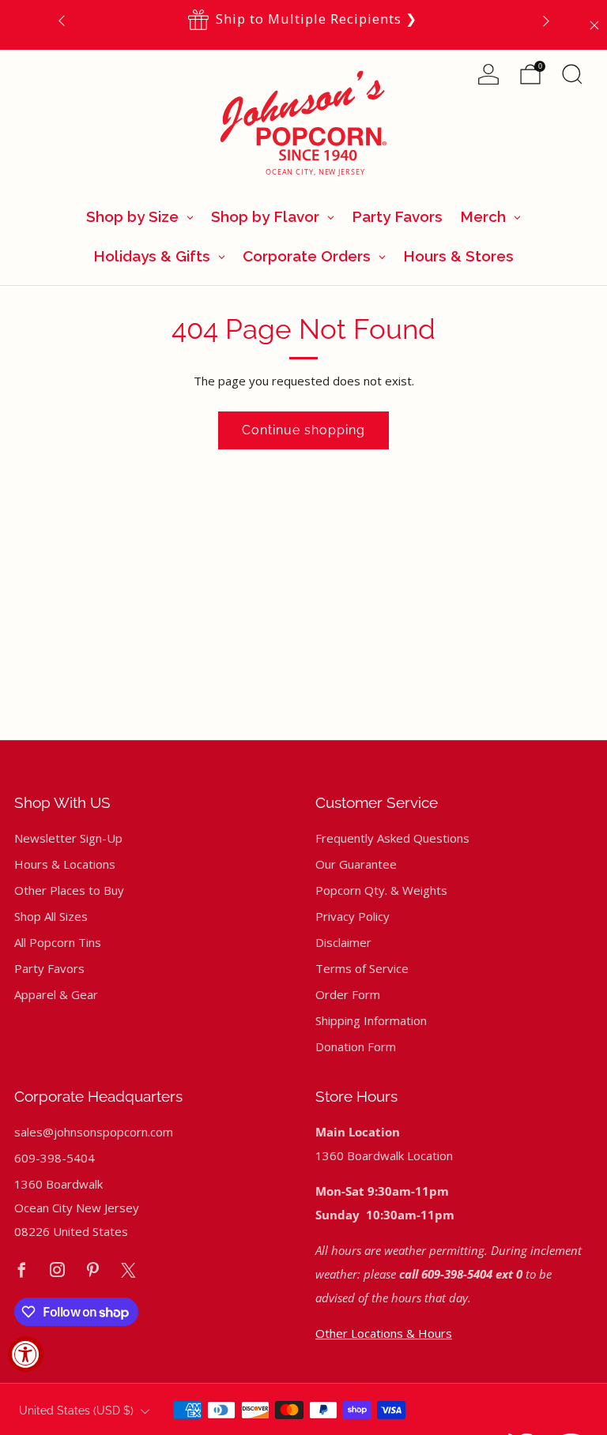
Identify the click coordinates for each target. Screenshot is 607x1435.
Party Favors (49, 968)
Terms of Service (362, 968)
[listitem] (303, 20)
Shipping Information (371, 1020)
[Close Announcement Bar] (594, 25)
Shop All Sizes (51, 916)
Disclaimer (343, 942)
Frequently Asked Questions (392, 838)
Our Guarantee (356, 864)
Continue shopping (303, 430)
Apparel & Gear (56, 994)
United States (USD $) (76, 1410)
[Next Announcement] (546, 20)
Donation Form (355, 1046)
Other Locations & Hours (383, 1333)
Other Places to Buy (69, 890)
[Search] (572, 74)
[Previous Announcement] (61, 20)
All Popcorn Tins (57, 942)
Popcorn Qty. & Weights (381, 890)
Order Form (347, 994)
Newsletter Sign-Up (68, 838)
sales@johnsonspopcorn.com (93, 1132)
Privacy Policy (352, 916)
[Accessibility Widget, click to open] (25, 1354)
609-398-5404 (54, 1158)
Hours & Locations (64, 864)
